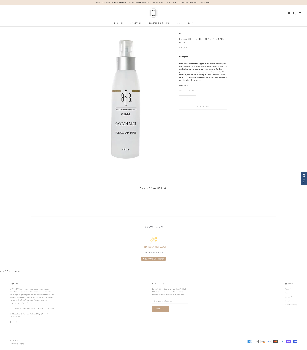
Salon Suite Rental (291, 305)
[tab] (183, 57)
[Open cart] (300, 13)
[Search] (294, 13)
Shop (179, 23)
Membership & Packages (160, 23)
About (190, 23)
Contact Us (288, 297)
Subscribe (161, 309)
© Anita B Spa (16, 340)
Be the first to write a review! (153, 259)
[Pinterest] (193, 90)
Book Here (119, 23)
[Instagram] (16, 322)
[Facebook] (187, 90)
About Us (288, 289)
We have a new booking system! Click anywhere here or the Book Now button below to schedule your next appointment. (153, 2)
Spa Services (136, 23)
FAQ (286, 308)
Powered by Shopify (17, 343)
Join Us (287, 301)
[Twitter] (190, 90)
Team (287, 293)
